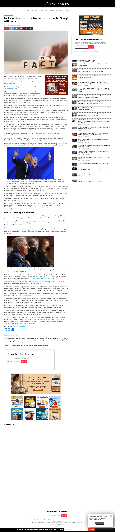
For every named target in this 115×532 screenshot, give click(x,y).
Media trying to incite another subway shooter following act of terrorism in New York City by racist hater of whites (93, 102)
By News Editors (87, 110)
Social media (14, 342)
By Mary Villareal (87, 66)
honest (52, 10)
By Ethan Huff (86, 92)
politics (52, 340)
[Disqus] (36, 445)
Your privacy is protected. (12, 365)
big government (35, 338)
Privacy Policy (57, 526)
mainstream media (29, 340)
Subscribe (91, 530)
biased (41, 10)
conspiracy (51, 338)
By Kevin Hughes (86, 164)
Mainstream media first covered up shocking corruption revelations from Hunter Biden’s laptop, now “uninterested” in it (94, 83)
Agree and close (99, 523)
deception (58, 338)
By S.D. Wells (86, 124)
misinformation (62, 143)
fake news (11, 340)
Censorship (44, 338)
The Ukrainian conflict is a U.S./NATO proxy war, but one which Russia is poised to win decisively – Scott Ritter (93, 180)
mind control (39, 340)
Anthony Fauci (17, 338)
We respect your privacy (49, 522)
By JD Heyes (86, 72)
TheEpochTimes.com (10, 88)
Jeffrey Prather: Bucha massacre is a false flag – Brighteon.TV (93, 163)
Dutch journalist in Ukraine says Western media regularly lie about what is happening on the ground (93, 96)
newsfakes (34, 10)
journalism (59, 10)
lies (46, 10)
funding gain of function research (40, 278)
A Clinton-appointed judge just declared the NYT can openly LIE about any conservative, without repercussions (94, 134)
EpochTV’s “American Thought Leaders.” (24, 95)
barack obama (26, 338)
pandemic (47, 340)
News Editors (16, 25)
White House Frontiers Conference (44, 133)
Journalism (18, 340)
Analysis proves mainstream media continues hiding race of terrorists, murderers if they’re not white (92, 114)
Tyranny (20, 342)
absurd (27, 10)
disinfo (63, 338)
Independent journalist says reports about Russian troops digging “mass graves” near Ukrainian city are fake (92, 70)
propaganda (58, 340)
